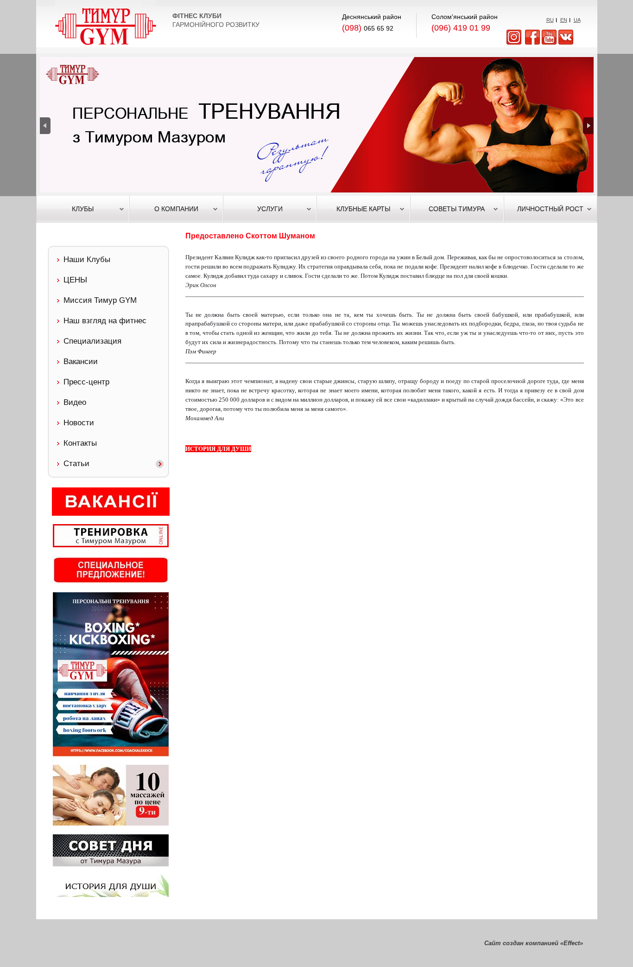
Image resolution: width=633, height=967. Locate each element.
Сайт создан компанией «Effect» (533, 943)
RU (550, 20)
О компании (176, 208)
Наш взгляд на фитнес (104, 320)
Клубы (83, 208)
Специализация (92, 341)
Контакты (80, 443)
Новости (78, 422)
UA (577, 20)
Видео (74, 402)
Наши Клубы (86, 259)
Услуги (270, 208)
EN (563, 20)
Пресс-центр (86, 382)
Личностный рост (550, 208)
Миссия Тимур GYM (100, 300)
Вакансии (80, 361)
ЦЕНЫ (75, 279)
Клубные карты (363, 208)
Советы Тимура (457, 208)
